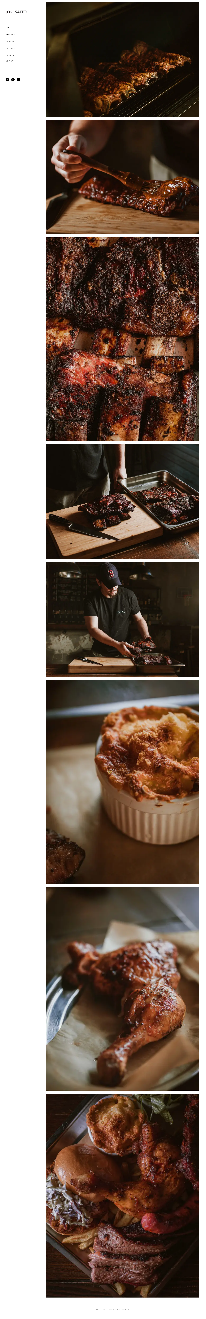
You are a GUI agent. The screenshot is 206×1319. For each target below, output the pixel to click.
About (10, 61)
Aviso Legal (100, 1310)
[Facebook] (13, 79)
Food (9, 28)
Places (10, 42)
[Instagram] (7, 79)
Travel (10, 56)
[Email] (18, 79)
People (10, 49)
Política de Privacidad (118, 1310)
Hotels (10, 35)
